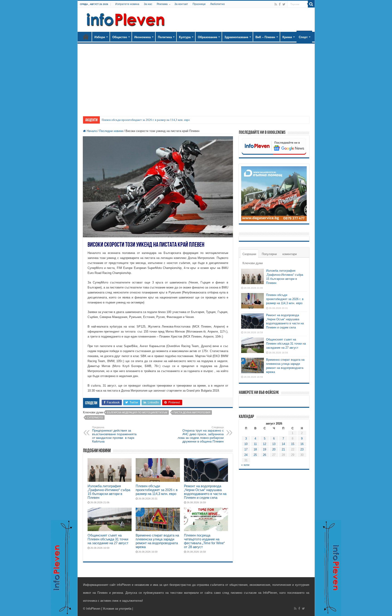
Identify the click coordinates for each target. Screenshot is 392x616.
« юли (245, 465)
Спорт (303, 37)
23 (302, 449)
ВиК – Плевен (265, 37)
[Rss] (275, 4)
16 (302, 444)
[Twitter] (284, 4)
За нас (148, 4)
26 (264, 455)
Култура (185, 37)
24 (245, 455)
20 (273, 449)
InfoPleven (93, 608)
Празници (199, 4)
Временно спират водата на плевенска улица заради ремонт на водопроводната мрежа (157, 541)
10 (245, 444)
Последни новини (111, 131)
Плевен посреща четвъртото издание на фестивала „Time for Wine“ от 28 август (204, 541)
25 (255, 455)
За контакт (181, 4)
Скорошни (249, 254)
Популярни (269, 254)
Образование (207, 37)
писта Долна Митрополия (192, 412)
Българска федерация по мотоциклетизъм (137, 412)
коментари (289, 254)
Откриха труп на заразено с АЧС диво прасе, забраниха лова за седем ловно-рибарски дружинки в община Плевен (201, 434)
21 (283, 449)
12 (264, 444)
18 (255, 449)
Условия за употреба (117, 608)
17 (245, 449)
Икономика (142, 37)
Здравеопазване (236, 37)
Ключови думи (253, 263)
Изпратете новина (127, 4)
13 (273, 444)
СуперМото (95, 417)
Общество (119, 37)
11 (255, 444)
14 (283, 444)
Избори (99, 37)
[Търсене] (311, 4)
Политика (165, 37)
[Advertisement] (196, 77)
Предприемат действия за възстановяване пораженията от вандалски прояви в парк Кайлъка (114, 434)
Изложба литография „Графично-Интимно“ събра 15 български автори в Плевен (109, 491)
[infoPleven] (124, 18)
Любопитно (217, 4)
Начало (86, 36)
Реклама (162, 4)
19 (264, 449)
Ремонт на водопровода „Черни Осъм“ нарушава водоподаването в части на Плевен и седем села (205, 491)
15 (292, 444)
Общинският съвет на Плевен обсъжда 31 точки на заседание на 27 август (108, 539)
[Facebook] (279, 4)
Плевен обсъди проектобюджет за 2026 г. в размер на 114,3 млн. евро (146, 120)
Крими (287, 37)
